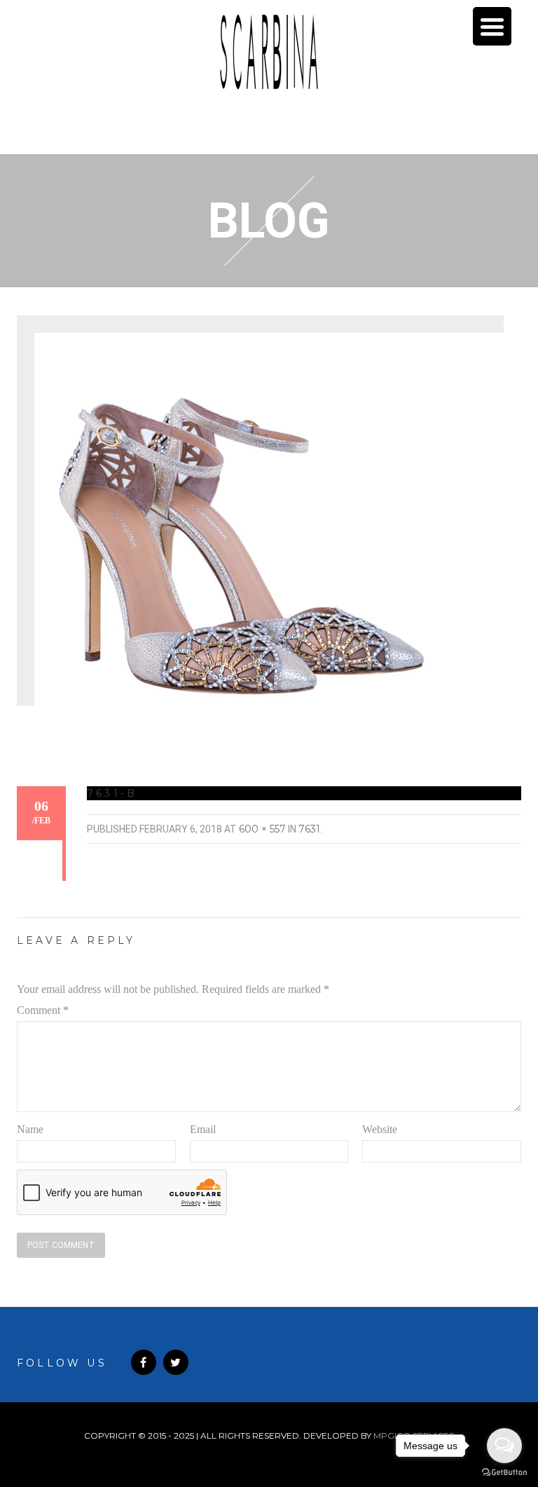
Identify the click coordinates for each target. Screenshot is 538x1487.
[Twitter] (175, 1362)
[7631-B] (244, 527)
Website (379, 1129)
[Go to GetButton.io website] (504, 1472)
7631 (309, 829)
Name (30, 1129)
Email (203, 1129)
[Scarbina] (269, 52)
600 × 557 (262, 829)
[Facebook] (143, 1362)
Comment (43, 1010)
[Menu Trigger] (492, 26)
